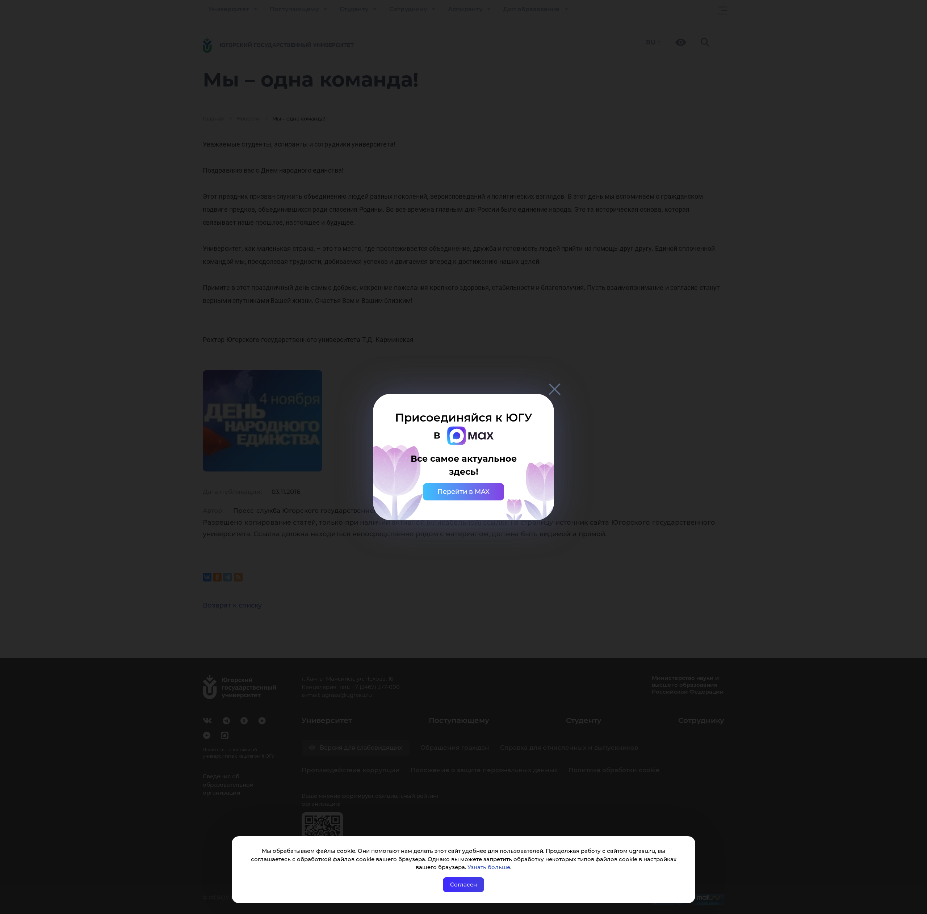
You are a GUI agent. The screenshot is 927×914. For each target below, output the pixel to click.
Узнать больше (488, 867)
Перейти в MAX (463, 492)
